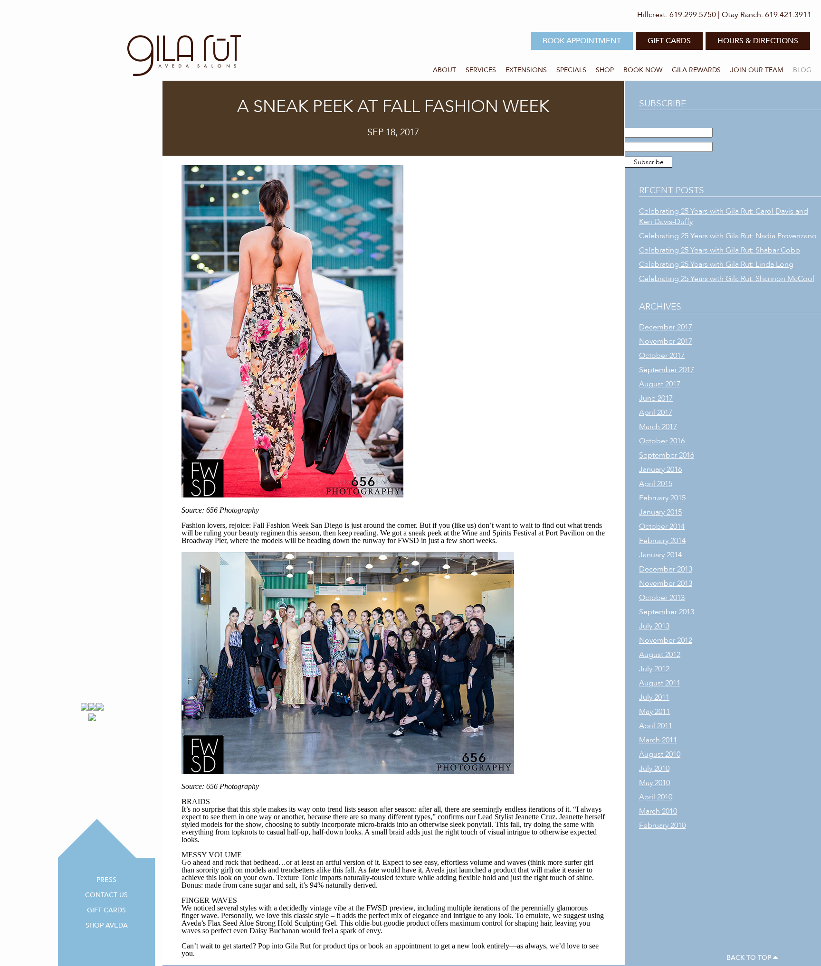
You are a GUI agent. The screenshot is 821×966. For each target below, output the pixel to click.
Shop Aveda (107, 925)
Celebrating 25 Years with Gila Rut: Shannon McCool (726, 278)
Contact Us (106, 895)
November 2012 (665, 640)
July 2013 (654, 626)
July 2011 (654, 697)
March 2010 (658, 811)
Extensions (526, 70)
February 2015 (662, 498)
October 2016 (662, 441)
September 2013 (666, 612)
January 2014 (660, 555)
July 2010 (654, 768)
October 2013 (662, 597)
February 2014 (662, 540)
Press (106, 879)
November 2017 (665, 341)
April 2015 (655, 483)
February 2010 (662, 825)
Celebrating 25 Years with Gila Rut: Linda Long (716, 264)
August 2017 (659, 384)
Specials (571, 70)
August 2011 (659, 683)
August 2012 (659, 654)
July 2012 (654, 669)
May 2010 (654, 783)
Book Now (642, 70)
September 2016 (666, 455)
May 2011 (654, 711)
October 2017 (662, 355)
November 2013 (665, 583)
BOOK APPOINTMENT (582, 41)
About (444, 70)
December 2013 (665, 569)
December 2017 (665, 327)
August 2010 (659, 754)
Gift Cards (106, 910)
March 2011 (658, 740)
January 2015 (660, 512)
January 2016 (660, 469)
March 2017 (658, 427)
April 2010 (655, 797)
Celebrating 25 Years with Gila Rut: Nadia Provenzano (728, 236)
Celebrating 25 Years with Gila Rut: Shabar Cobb (719, 250)
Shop (605, 70)
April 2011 (655, 726)
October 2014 (662, 526)
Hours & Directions (757, 41)
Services (481, 70)
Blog (802, 70)
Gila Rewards (696, 70)
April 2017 (655, 412)
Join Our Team (756, 70)
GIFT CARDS (669, 41)
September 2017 (666, 370)
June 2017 (656, 398)
